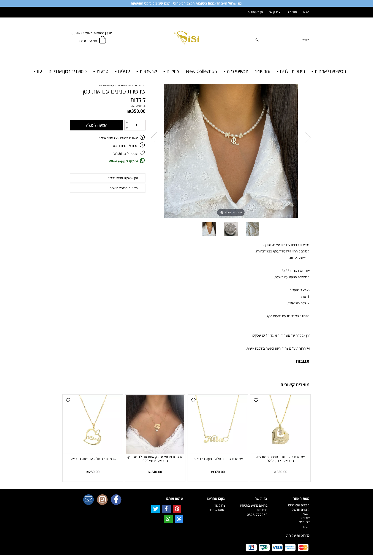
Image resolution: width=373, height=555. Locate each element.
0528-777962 (257, 514)
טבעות (101, 71)
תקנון (306, 526)
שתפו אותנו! (217, 510)
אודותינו (292, 12)
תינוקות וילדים (292, 71)
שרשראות (148, 71)
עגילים (123, 71)
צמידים (172, 71)
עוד (39, 71)
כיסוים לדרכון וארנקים (68, 71)
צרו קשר (274, 12)
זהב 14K (262, 71)
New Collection (201, 71)
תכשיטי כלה (237, 71)
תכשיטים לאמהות (330, 71)
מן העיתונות (255, 12)
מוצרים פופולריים (299, 505)
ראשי (306, 12)
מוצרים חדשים (300, 509)
